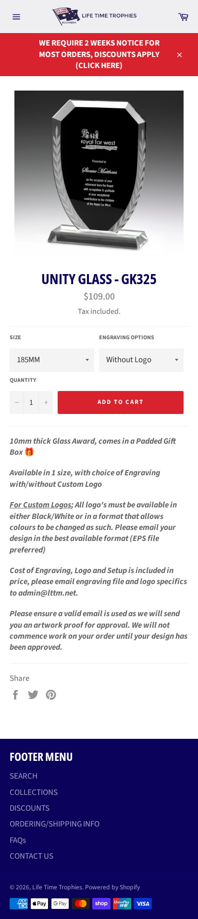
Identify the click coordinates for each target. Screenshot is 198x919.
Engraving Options (126, 338)
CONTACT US (31, 856)
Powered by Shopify (112, 887)
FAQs (18, 840)
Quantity (23, 380)
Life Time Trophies (57, 887)
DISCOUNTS (30, 808)
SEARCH (23, 776)
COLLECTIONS (34, 792)
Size (15, 338)
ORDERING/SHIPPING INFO (54, 824)
